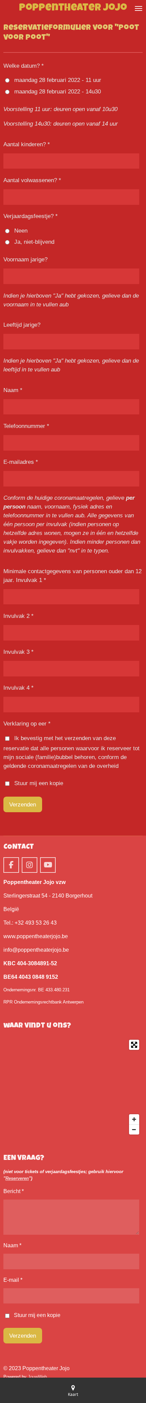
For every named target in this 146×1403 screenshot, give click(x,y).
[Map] (73, 1087)
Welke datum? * (23, 65)
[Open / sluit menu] (138, 8)
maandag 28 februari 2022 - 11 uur (57, 80)
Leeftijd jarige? (21, 324)
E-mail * (12, 1280)
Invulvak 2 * (18, 615)
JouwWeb (37, 1376)
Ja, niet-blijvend (34, 241)
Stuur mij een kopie (38, 783)
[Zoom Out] (134, 1129)
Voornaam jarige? (25, 259)
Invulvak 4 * (18, 687)
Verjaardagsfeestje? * (30, 216)
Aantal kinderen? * (26, 144)
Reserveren (17, 1178)
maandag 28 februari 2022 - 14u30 (57, 91)
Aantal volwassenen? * (32, 180)
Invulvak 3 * (18, 651)
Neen (21, 230)
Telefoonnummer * (26, 426)
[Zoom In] (134, 1119)
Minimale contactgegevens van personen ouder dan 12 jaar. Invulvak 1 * (72, 575)
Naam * (12, 390)
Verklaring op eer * (27, 723)
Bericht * (13, 1191)
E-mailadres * (20, 461)
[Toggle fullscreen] (134, 1045)
